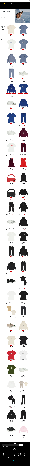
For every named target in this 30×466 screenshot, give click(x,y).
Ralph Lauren (4, 457)
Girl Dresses (9, 456)
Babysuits (9, 455)
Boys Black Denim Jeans (23, 317)
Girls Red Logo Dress (23, 169)
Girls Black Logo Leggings (23, 406)
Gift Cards (15, 456)
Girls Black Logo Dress (23, 184)
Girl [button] (19, 6)
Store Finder (19, 454)
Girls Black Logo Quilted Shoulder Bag (11, 198)
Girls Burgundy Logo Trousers (23, 154)
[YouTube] (17, 449)
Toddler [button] (14, 6)
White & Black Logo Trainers (11, 139)
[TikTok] (19, 449)
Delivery (14, 454)
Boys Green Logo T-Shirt (11, 376)
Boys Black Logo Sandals (11, 287)
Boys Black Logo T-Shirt (23, 243)
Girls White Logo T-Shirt (11, 154)
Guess (3, 455)
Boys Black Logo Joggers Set (23, 287)
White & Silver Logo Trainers (11, 228)
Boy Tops (9, 457)
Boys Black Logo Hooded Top (23, 228)
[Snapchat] (15, 449)
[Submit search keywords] (20, 3)
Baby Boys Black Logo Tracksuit (11, 406)
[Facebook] (9, 449)
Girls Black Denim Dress (23, 213)
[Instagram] (13, 449)
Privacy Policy (19, 455)
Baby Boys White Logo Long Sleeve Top (11, 391)
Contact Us (15, 453)
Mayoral (4, 456)
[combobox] (18, 3)
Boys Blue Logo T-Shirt (23, 50)
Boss (3, 454)
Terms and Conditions (19, 457)
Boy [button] (23, 6)
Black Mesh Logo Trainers (11, 436)
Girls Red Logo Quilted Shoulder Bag (11, 184)
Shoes (8, 458)
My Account (25, 453)
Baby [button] (10, 6)
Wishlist (24, 454)
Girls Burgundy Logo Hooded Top (23, 139)
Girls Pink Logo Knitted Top (23, 436)
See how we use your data (5, 446)
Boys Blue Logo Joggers (23, 124)
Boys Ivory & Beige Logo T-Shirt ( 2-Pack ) (11, 317)
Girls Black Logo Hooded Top (11, 421)
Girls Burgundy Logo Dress (11, 169)
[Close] (29, 0)
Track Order (25, 455)
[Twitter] (11, 449)
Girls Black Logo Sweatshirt (23, 198)
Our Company (19, 453)
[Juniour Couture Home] (13, 3)
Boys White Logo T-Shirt (11, 50)
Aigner (3, 453)
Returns (14, 455)
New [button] (6, 6)
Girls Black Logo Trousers (11, 213)
